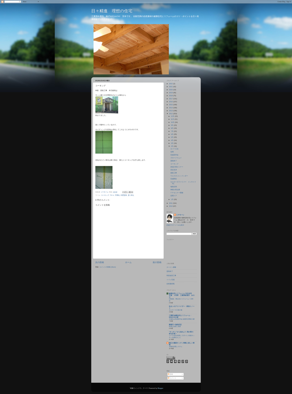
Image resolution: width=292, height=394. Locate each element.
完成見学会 (174, 155)
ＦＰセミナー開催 (176, 193)
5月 (172, 137)
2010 (171, 206)
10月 (173, 122)
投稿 (171, 374)
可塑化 (117, 195)
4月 (172, 140)
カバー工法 (174, 149)
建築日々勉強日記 (175, 324)
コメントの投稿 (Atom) (107, 267)
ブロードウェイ (176, 158)
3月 (172, 143)
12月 (173, 116)
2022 (171, 84)
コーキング (105, 195)
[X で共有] (128, 192)
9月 (172, 125)
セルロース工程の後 (175, 310)
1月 (172, 199)
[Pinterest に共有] (132, 192)
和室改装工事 (171, 275)
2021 (171, 87)
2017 (171, 99)
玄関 (172, 152)
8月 (172, 128)
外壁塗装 (124, 195)
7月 (172, 131)
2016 (171, 102)
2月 (172, 146)
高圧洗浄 (173, 170)
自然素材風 (171, 284)
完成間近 (173, 179)
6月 (172, 134)
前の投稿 (157, 262)
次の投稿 (99, 262)
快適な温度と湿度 (175, 326)
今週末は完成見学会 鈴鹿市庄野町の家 (182, 319)
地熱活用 (173, 187)
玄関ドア (173, 196)
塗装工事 (173, 173)
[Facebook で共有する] (130, 192)
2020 (171, 90)
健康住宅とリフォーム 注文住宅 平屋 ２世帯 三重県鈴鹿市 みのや (181, 295)
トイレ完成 (171, 280)
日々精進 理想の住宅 (111, 11)
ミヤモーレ (180, 215)
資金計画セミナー (176, 167)
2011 (171, 203)
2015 (171, 105)
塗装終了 (173, 161)
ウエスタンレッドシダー (179, 176)
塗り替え (131, 195)
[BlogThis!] (125, 192)
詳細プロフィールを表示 (175, 225)
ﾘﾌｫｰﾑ (112, 195)
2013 (171, 111)
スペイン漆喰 (171, 267)
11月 (173, 119)
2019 (171, 93)
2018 (171, 96)
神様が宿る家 (175, 190)
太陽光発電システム (175, 346)
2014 (171, 108)
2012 (171, 114)
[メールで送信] (123, 192)
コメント (172, 378)
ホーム (128, 262)
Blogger (160, 388)
